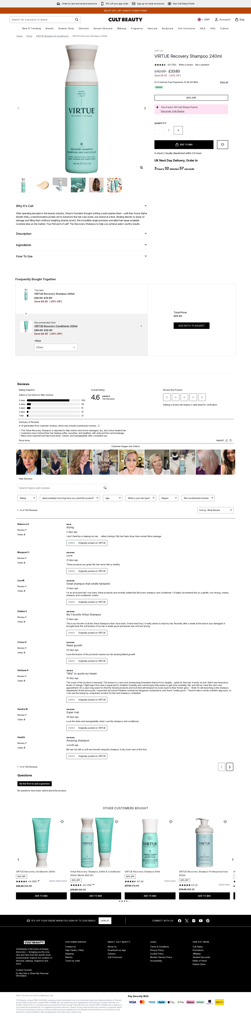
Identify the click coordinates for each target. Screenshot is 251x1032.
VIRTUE (158, 50)
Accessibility (156, 960)
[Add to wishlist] (222, 144)
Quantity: (160, 123)
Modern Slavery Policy (161, 957)
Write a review (186, 64)
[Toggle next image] (145, 108)
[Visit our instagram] (193, 920)
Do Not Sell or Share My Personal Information (32, 974)
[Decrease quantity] (159, 130)
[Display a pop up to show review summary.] (39, 881)
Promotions (198, 950)
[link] (222, 19)
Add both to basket (191, 325)
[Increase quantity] (178, 130)
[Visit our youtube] (200, 920)
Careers (111, 953)
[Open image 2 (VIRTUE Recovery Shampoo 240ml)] (41, 185)
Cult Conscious (115, 957)
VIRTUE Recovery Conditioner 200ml (35, 871)
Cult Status (198, 946)
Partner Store (199, 964)
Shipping (69, 953)
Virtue (29, 36)
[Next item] (232, 859)
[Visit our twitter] (186, 920)
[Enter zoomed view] (141, 167)
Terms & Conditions (159, 946)
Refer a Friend (200, 960)
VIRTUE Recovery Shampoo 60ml (142, 871)
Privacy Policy (157, 950)
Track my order (72, 960)
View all (224, 82)
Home (19, 36)
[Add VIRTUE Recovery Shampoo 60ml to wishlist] (170, 821)
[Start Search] (76, 19)
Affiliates (197, 953)
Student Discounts (201, 957)
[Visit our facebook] (179, 920)
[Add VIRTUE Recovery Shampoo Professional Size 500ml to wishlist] (225, 821)
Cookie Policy (157, 953)
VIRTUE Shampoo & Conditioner (52, 36)
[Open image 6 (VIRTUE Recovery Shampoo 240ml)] (114, 185)
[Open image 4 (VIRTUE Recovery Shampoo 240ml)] (78, 185)
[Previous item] (18, 859)
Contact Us (70, 946)
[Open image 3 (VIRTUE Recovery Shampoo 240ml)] (60, 185)
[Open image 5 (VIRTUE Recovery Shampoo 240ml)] (96, 185)
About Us (112, 946)
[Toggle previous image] (18, 108)
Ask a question (202, 64)
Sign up (105, 920)
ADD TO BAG (41, 896)
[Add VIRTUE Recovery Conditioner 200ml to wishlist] (62, 821)
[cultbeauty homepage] (125, 19)
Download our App (117, 950)
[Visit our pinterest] (207, 920)
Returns (69, 957)
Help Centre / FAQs (74, 950)
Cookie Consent (24, 970)
